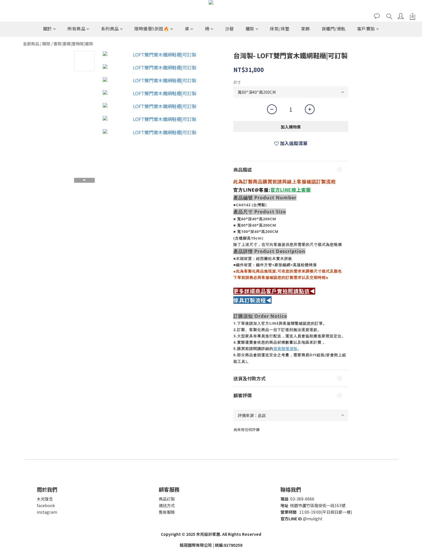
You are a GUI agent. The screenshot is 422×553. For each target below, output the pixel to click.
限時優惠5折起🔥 (151, 29)
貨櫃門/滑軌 (334, 29)
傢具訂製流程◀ (252, 300)
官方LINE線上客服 (290, 189)
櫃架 (249, 29)
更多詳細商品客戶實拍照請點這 (271, 291)
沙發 (229, 29)
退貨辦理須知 (285, 348)
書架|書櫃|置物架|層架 (73, 43)
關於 (47, 29)
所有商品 (76, 29)
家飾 (305, 29)
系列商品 (110, 29)
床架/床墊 (280, 29)
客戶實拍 (366, 29)
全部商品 (31, 43)
